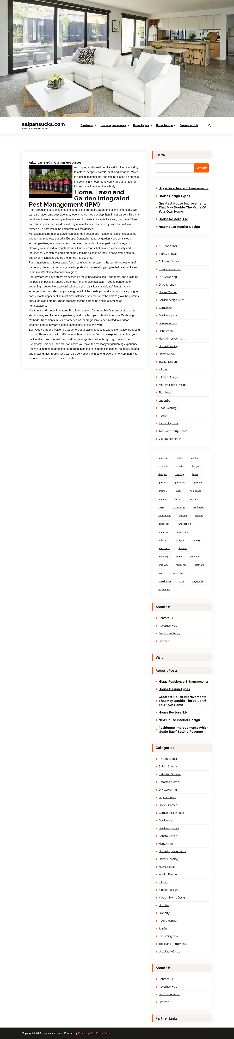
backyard (163, 458)
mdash (162, 540)
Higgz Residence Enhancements (183, 188)
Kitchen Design (168, 377)
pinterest (182, 548)
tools (181, 581)
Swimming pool (168, 423)
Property (164, 400)
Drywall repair (167, 284)
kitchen (199, 515)
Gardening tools (169, 315)
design (195, 466)
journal (183, 515)
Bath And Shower (170, 261)
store (161, 573)
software (199, 564)
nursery (196, 540)
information (179, 507)
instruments (164, 515)
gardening (179, 482)
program (163, 564)
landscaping (184, 523)
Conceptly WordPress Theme (94, 1033)
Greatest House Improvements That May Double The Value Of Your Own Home (182, 207)
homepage (195, 490)
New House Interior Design (179, 227)
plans (179, 556)
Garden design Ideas (171, 300)
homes (162, 499)
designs (162, 474)
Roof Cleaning (168, 408)
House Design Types (174, 196)
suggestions (178, 573)
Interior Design (168, 361)
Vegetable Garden (170, 438)
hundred (193, 499)
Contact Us (166, 618)
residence (181, 564)
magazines (183, 532)
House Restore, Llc (173, 219)
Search (160, 154)
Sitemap (164, 641)
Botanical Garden (170, 269)
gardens (198, 482)
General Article (189, 125)
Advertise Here (168, 625)
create (179, 466)
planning (163, 556)
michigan (179, 540)
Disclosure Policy (169, 633)
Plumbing (165, 392)
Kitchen (163, 369)
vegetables (164, 589)
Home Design (164, 125)
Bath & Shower (168, 253)
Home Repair (141, 125)
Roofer (163, 415)
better (180, 458)
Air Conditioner (168, 246)
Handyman (166, 331)
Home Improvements (113, 125)
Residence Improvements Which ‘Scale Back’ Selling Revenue (183, 729)
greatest (162, 490)
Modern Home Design (172, 384)
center (194, 458)
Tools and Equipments (173, 431)
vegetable (197, 581)
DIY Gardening (168, 277)
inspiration (198, 507)
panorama (164, 548)
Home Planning (168, 346)
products (194, 556)
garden (162, 482)
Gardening (87, 125)
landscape (164, 523)
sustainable (164, 581)
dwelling (179, 474)
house (177, 499)
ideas (161, 507)
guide (179, 490)
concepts (163, 466)
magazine (163, 532)
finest (195, 474)
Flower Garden (168, 292)
